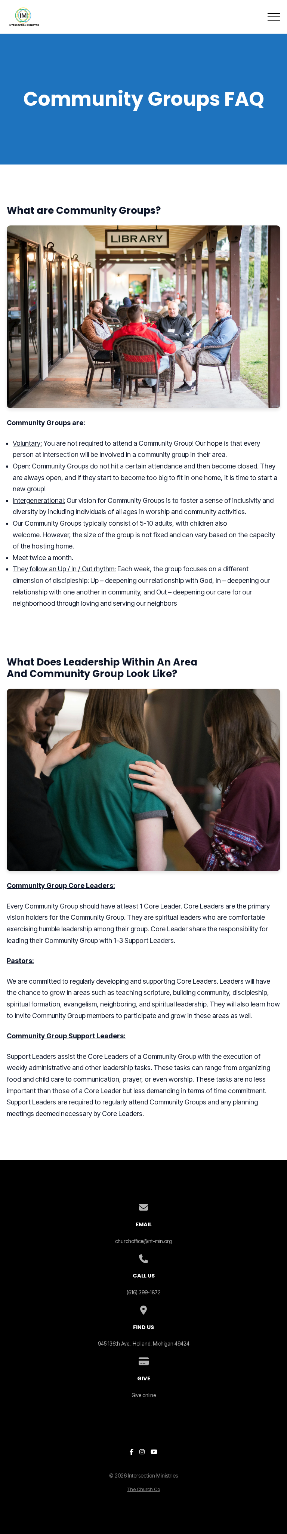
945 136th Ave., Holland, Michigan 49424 (143, 1344)
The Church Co (143, 1489)
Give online (144, 1395)
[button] (274, 16)
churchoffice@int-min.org (143, 1241)
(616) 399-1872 (144, 1292)
